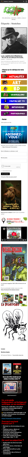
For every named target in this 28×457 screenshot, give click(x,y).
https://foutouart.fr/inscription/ (9, 147)
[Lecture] (2, 240)
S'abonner (6, 1)
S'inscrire (3, 177)
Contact (3, 349)
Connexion (11, 1)
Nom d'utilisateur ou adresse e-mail (9, 151)
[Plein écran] (25, 240)
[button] (26, 1)
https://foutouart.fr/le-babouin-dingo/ (10, 289)
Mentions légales (5, 352)
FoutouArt (3, 59)
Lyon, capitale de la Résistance (11, 56)
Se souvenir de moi (7, 170)
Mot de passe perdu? (11, 177)
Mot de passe (4, 157)
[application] (14, 234)
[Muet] (23, 240)
